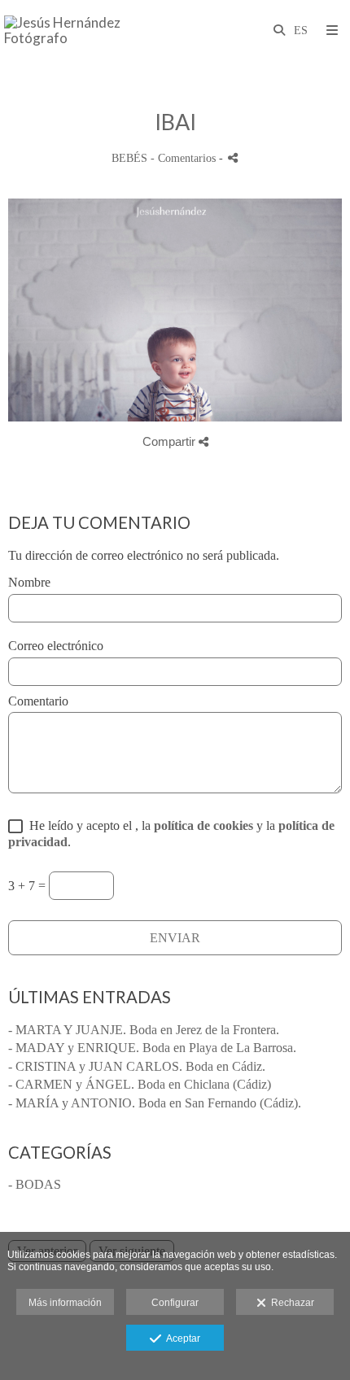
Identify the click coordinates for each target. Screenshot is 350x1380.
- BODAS (34, 1184)
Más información (65, 1302)
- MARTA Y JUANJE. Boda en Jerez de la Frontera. (143, 1030)
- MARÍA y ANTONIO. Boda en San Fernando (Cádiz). (154, 1103)
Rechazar (290, 1302)
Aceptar (180, 1338)
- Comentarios (185, 157)
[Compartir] (232, 157)
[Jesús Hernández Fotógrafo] (89, 30)
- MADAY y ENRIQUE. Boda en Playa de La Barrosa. (152, 1048)
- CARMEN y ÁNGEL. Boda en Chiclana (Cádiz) (139, 1084)
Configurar (175, 1302)
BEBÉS (129, 157)
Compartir (170, 441)
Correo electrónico (55, 646)
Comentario (38, 701)
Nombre (29, 582)
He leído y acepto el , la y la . (171, 833)
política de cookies (203, 825)
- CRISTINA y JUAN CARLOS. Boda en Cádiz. (136, 1066)
